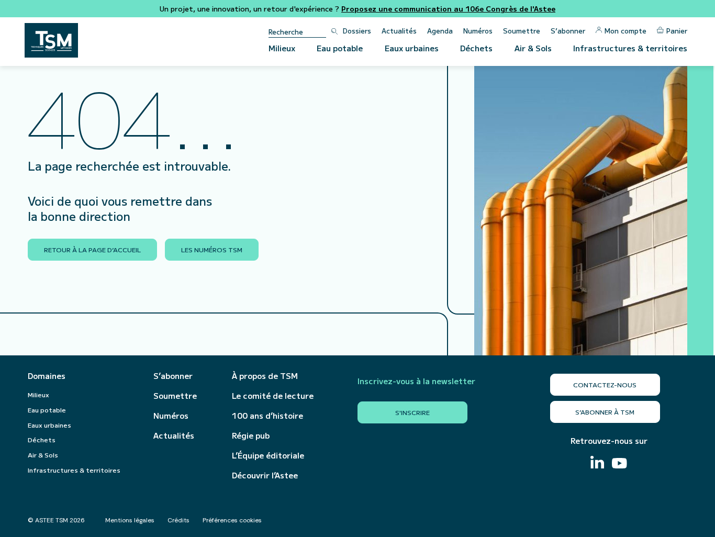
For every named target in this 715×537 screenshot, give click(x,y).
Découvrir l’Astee (265, 475)
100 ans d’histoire (267, 415)
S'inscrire (412, 412)
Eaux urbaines (412, 47)
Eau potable (340, 47)
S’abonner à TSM (604, 411)
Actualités (399, 31)
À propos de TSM (265, 376)
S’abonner (568, 31)
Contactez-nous (604, 384)
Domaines (46, 376)
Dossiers (357, 31)
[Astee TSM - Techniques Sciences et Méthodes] (51, 40)
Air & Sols (533, 47)
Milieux (282, 47)
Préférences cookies (232, 520)
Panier (676, 31)
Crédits (178, 520)
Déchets (476, 47)
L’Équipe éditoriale (268, 455)
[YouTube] (619, 464)
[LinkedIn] (597, 463)
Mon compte (625, 31)
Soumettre (521, 31)
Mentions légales (129, 520)
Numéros (478, 31)
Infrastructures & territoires (630, 47)
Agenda (440, 31)
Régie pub (251, 435)
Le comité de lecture (273, 395)
